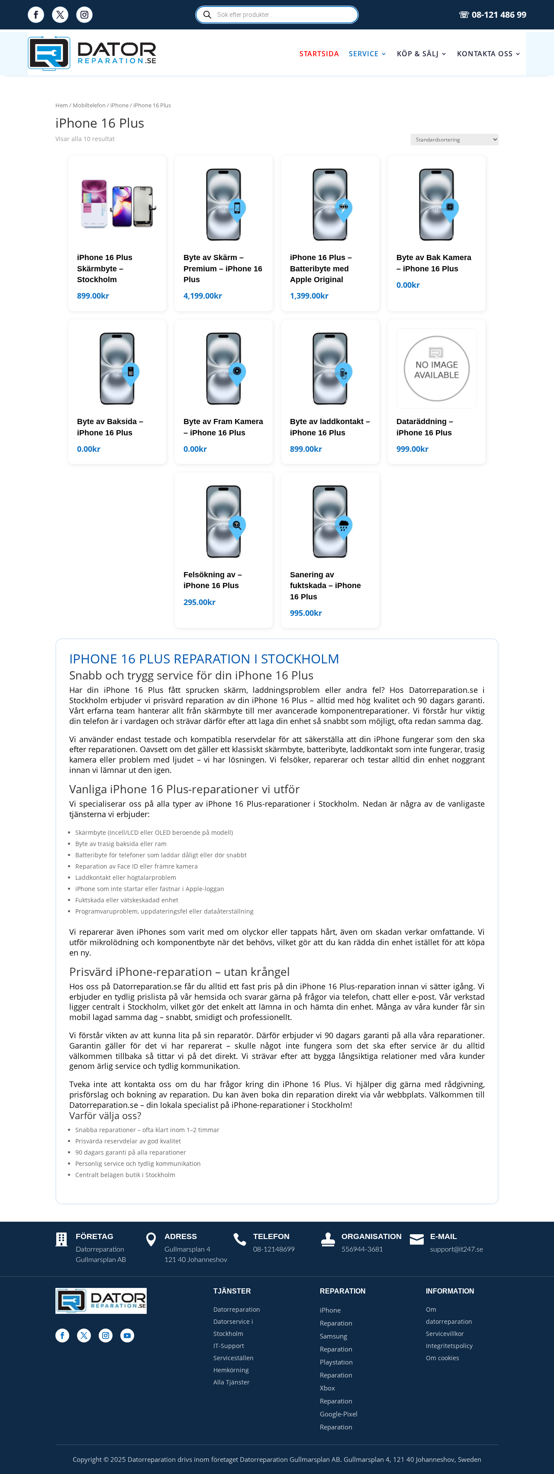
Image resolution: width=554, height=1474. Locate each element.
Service (364, 53)
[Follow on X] (60, 14)
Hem (61, 105)
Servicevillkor (445, 1333)
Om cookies (442, 1358)
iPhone (119, 105)
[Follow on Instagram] (84, 14)
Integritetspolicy (449, 1346)
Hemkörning (231, 1370)
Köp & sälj (418, 53)
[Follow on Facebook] (36, 14)
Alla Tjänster (231, 1382)
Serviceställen (233, 1358)
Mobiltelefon (89, 105)
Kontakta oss (485, 53)
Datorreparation (236, 1309)
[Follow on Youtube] (127, 1335)
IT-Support (228, 1346)
